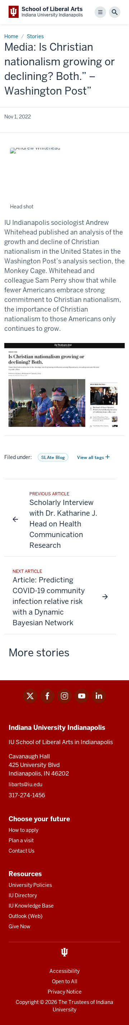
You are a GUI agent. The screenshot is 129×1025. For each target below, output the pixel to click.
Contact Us (21, 851)
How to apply (23, 830)
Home (11, 36)
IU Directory (23, 895)
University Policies (30, 885)
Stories (35, 36)
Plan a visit (21, 840)
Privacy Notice (65, 992)
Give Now (19, 926)
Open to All (64, 981)
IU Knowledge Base (31, 906)
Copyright (27, 1002)
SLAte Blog (53, 457)
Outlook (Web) (26, 916)
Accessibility (64, 971)
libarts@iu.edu (25, 784)
